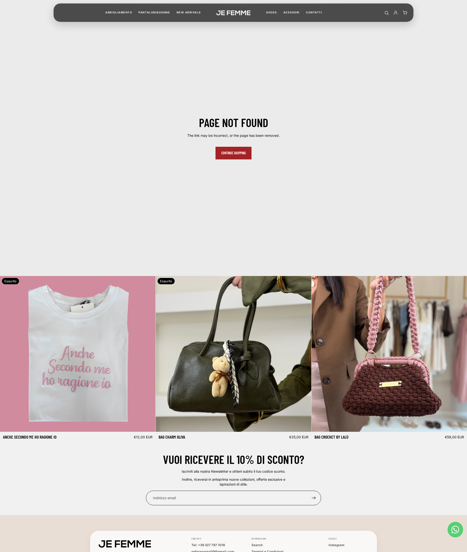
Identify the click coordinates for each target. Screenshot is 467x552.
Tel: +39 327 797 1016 (208, 545)
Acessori (291, 12)
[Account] (396, 13)
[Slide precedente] (319, 354)
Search (257, 545)
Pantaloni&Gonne (154, 12)
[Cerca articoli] (386, 13)
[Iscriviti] (314, 498)
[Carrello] (405, 13)
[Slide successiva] (459, 354)
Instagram (336, 545)
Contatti (314, 12)
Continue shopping (233, 153)
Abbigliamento (118, 12)
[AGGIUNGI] (459, 424)
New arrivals (189, 12)
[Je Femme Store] (233, 13)
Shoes (271, 12)
